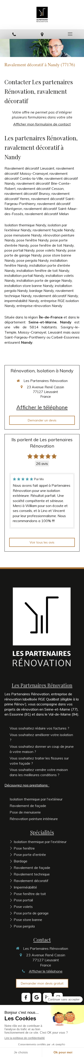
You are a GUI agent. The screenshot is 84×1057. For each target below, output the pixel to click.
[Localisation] (42, 34)
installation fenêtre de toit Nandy (43, 270)
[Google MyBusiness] (36, 997)
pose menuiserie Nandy (23, 235)
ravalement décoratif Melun (47, 213)
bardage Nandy (41, 290)
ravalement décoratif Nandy (55, 295)
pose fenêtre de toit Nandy (52, 245)
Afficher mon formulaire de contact (42, 124)
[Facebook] (26, 997)
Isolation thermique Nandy (25, 225)
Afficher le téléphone (42, 407)
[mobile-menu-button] (70, 34)
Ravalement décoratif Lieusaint (29, 168)
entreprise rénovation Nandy (39, 305)
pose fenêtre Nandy (33, 240)
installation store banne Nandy (28, 285)
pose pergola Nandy (33, 260)
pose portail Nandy (19, 250)
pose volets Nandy (51, 250)
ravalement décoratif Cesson (40, 188)
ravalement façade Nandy (53, 230)
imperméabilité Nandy (21, 300)
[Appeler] (14, 34)
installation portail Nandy (24, 275)
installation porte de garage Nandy (44, 280)
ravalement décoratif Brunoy (27, 193)
